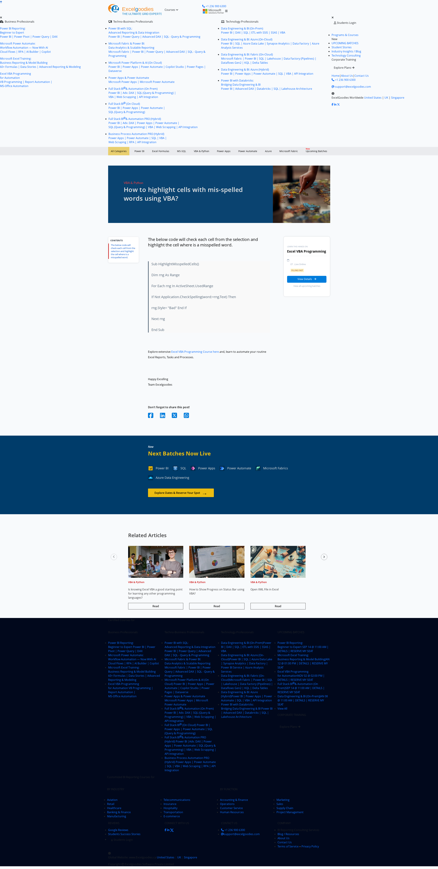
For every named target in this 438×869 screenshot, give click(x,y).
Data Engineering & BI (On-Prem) (246, 647)
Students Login (346, 23)
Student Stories (342, 47)
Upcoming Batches (316, 150)
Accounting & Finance (234, 800)
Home (335, 76)
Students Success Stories (124, 834)
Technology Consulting (346, 55)
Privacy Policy (310, 846)
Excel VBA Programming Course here (195, 352)
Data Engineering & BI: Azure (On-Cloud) (246, 663)
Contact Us (362, 76)
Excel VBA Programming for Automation (301, 676)
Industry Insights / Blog (346, 51)
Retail (110, 804)
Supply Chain (284, 808)
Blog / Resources (288, 834)
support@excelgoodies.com (352, 87)
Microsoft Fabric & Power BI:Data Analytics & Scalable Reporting (190, 667)
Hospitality (170, 808)
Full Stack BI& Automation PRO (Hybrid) (190, 745)
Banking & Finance (119, 812)
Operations (227, 804)
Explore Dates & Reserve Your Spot (180, 493)
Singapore (397, 97)
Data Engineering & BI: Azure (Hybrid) (246, 696)
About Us (347, 76)
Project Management (290, 812)
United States (373, 97)
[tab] (118, 151)
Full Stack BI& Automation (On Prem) (301, 688)
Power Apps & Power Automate (186, 700)
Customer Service (231, 808)
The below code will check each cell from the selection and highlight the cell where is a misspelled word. (123, 251)
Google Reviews (118, 830)
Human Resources (232, 812)
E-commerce (172, 816)
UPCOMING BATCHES (345, 43)
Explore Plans (343, 68)
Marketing (282, 800)
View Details (305, 279)
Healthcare (114, 808)
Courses (170, 10)
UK (386, 97)
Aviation (112, 800)
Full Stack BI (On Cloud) (188, 729)
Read (155, 606)
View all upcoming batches (306, 285)
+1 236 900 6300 (345, 80)
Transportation (173, 812)
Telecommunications (177, 800)
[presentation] (114, 557)
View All (282, 708)
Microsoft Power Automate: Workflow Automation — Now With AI (133, 659)
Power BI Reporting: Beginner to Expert (131, 647)
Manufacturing (116, 816)
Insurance (170, 804)
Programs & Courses (345, 35)
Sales (279, 804)
